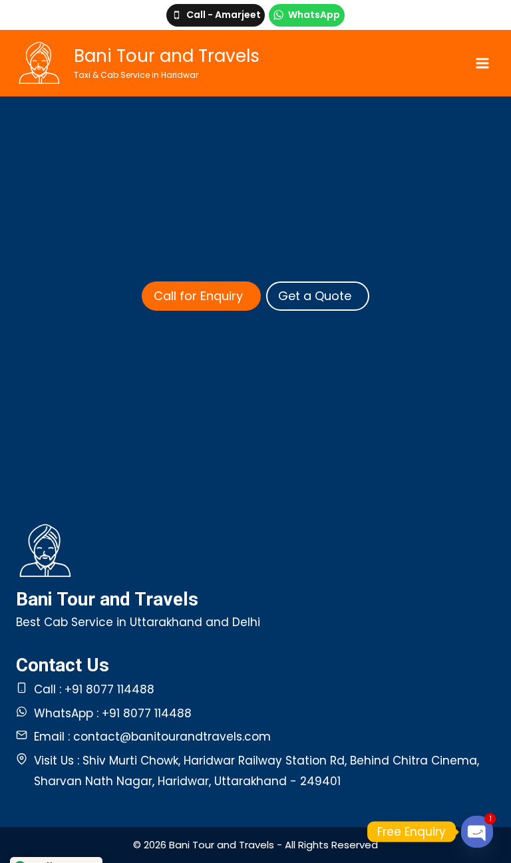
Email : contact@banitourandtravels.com (152, 737)
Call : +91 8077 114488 (94, 689)
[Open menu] (482, 63)
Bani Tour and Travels (107, 599)
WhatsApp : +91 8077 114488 (113, 713)
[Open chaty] (477, 832)
